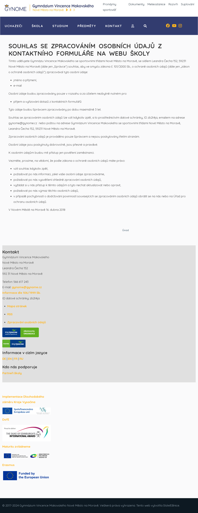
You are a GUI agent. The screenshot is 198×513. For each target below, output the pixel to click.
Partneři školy (12, 373)
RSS (10, 314)
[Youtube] (174, 26)
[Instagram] (180, 26)
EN (10, 359)
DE (4, 359)
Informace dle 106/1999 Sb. (21, 293)
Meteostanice (156, 4)
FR (15, 359)
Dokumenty (136, 4)
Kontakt (113, 26)
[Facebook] (168, 26)
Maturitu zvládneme (16, 446)
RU (21, 359)
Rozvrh (173, 4)
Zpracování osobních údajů (26, 322)
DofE (5, 419)
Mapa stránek (17, 306)
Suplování (187, 4)
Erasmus (8, 465)
